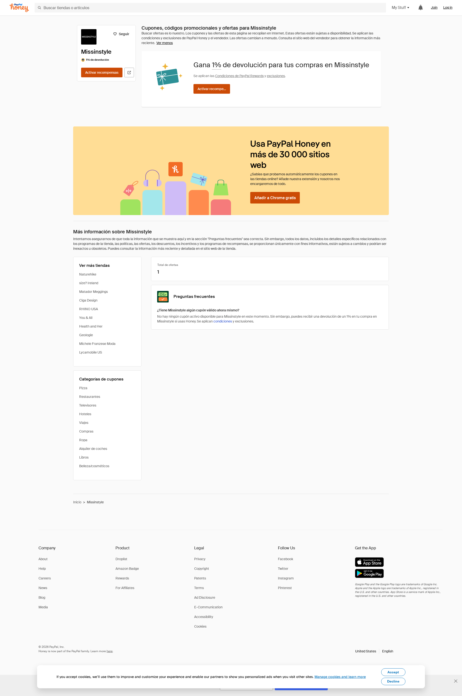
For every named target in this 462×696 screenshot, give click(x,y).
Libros (84, 457)
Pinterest (285, 588)
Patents (200, 578)
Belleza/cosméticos (94, 466)
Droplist (121, 559)
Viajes (83, 422)
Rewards (122, 578)
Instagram (286, 578)
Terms (199, 588)
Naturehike (87, 274)
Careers (44, 578)
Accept (393, 672)
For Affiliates (125, 588)
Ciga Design (88, 300)
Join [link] (434, 7)
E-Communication (208, 607)
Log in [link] (447, 7)
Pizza (83, 388)
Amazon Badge (127, 568)
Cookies (200, 626)
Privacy (199, 559)
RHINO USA (88, 309)
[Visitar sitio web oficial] (129, 72)
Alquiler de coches (93, 448)
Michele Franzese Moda (97, 343)
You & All (85, 317)
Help (42, 568)
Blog (41, 597)
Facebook (285, 559)
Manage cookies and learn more (340, 677)
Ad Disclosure (204, 597)
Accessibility (203, 617)
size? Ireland (88, 283)
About (43, 559)
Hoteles (85, 414)
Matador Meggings (93, 291)
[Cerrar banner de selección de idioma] (455, 681)
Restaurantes (89, 396)
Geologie (86, 335)
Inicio (77, 502)
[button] (374, 651)
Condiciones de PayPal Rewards (239, 76)
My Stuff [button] (399, 7)
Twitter (283, 568)
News (42, 588)
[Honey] (19, 8)
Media (43, 607)
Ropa (83, 440)
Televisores (87, 405)
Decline (393, 681)
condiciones (222, 321)
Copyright (201, 568)
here (110, 651)
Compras (86, 431)
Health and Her (91, 326)
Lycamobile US (90, 352)
